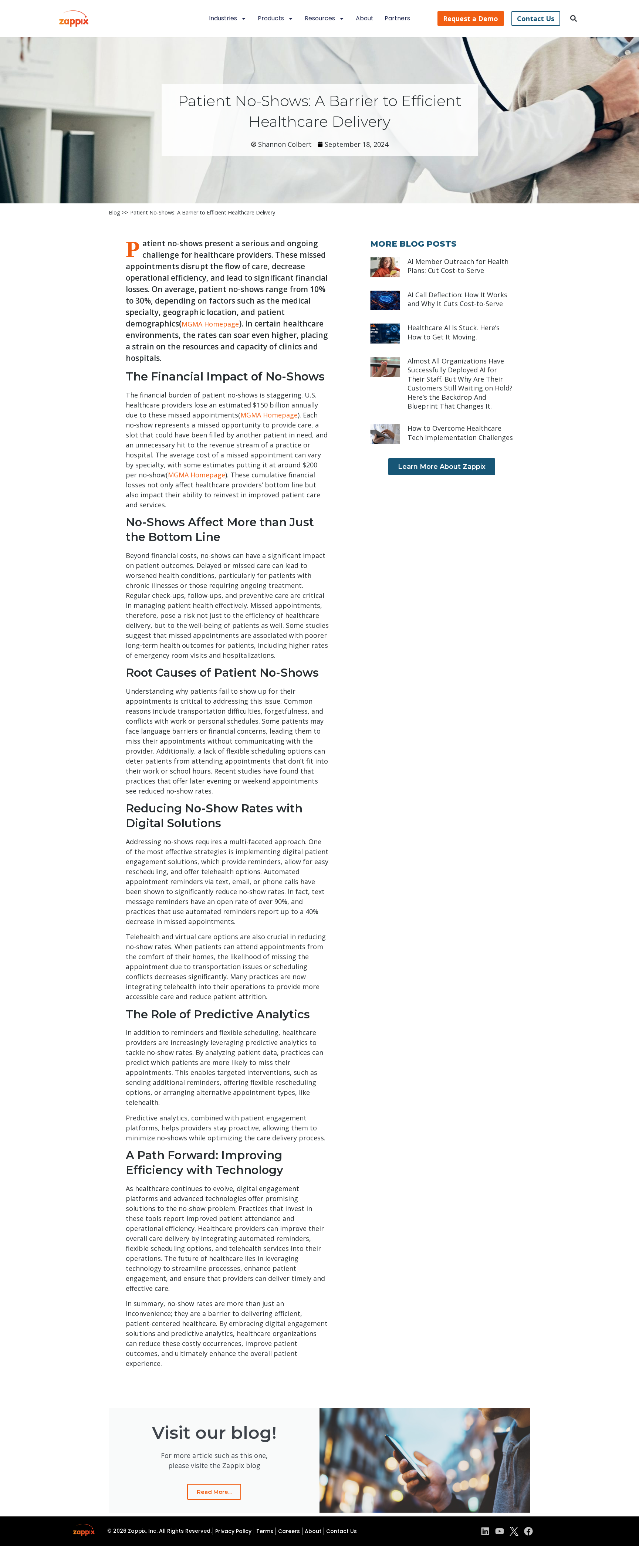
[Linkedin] (485, 1531)
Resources (320, 18)
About (364, 18)
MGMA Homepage (210, 323)
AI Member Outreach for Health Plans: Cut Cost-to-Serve (458, 266)
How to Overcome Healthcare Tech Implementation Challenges (460, 433)
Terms (264, 1531)
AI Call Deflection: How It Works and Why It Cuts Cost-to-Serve (457, 299)
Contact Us (341, 1531)
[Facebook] (528, 1531)
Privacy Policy (233, 1531)
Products (271, 18)
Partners (397, 18)
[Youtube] (499, 1531)
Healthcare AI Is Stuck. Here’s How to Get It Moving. (454, 332)
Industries (223, 18)
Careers (289, 1531)
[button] (574, 19)
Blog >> (118, 212)
